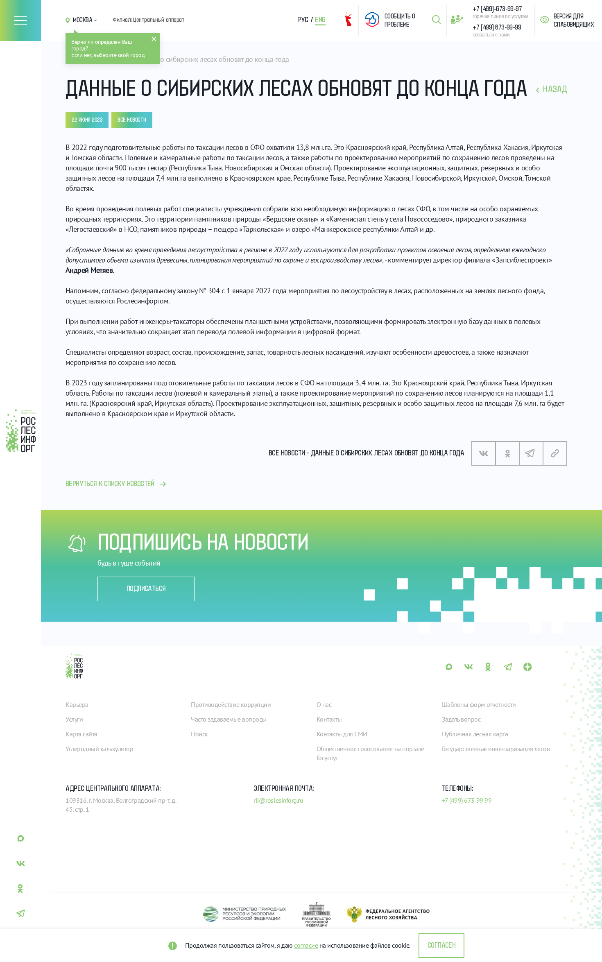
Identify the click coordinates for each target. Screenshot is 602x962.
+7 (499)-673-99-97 (497, 9)
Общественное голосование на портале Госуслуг (370, 753)
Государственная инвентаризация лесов (496, 749)
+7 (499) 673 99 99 (466, 800)
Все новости (132, 120)
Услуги (74, 719)
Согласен (441, 946)
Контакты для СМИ (342, 734)
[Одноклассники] (507, 453)
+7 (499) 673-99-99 (497, 27)
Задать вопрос (461, 719)
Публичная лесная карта (475, 734)
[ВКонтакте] (483, 453)
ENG (320, 20)
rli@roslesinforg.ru (278, 800)
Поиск (199, 734)
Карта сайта (81, 734)
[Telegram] (531, 453)
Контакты (329, 719)
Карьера (77, 704)
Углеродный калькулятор (99, 749)
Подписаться (146, 589)
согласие (306, 945)
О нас (324, 704)
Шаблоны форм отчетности (479, 704)
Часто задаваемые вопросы (228, 719)
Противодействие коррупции (231, 704)
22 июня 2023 (87, 120)
